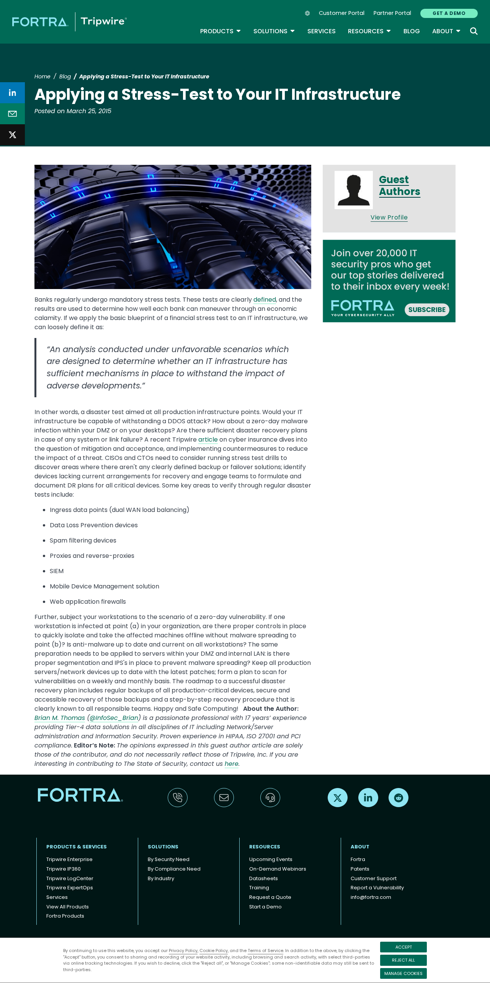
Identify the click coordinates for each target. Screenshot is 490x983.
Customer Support (374, 878)
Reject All (403, 960)
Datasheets (263, 878)
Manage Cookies (403, 973)
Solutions (274, 31)
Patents (360, 869)
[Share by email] (12, 113)
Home (42, 76)
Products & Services (76, 846)
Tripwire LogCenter (69, 878)
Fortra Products (65, 916)
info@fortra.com (371, 897)
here (231, 763)
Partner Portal (392, 13)
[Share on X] (12, 134)
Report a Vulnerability (377, 887)
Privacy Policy (183, 950)
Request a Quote (270, 897)
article (208, 439)
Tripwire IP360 (63, 869)
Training (259, 887)
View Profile (389, 217)
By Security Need (168, 859)
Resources (369, 31)
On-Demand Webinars (277, 869)
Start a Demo (265, 906)
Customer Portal (341, 13)
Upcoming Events (270, 859)
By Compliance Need (174, 869)
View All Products (67, 906)
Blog (411, 31)
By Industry (161, 878)
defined (264, 299)
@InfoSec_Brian (114, 717)
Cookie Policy (213, 950)
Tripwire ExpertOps (69, 887)
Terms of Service (265, 950)
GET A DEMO (449, 13)
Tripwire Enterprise (69, 859)
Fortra (358, 859)
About (446, 31)
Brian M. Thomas (59, 717)
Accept (403, 947)
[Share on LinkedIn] (12, 92)
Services (321, 31)
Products (220, 31)
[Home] (69, 21)
